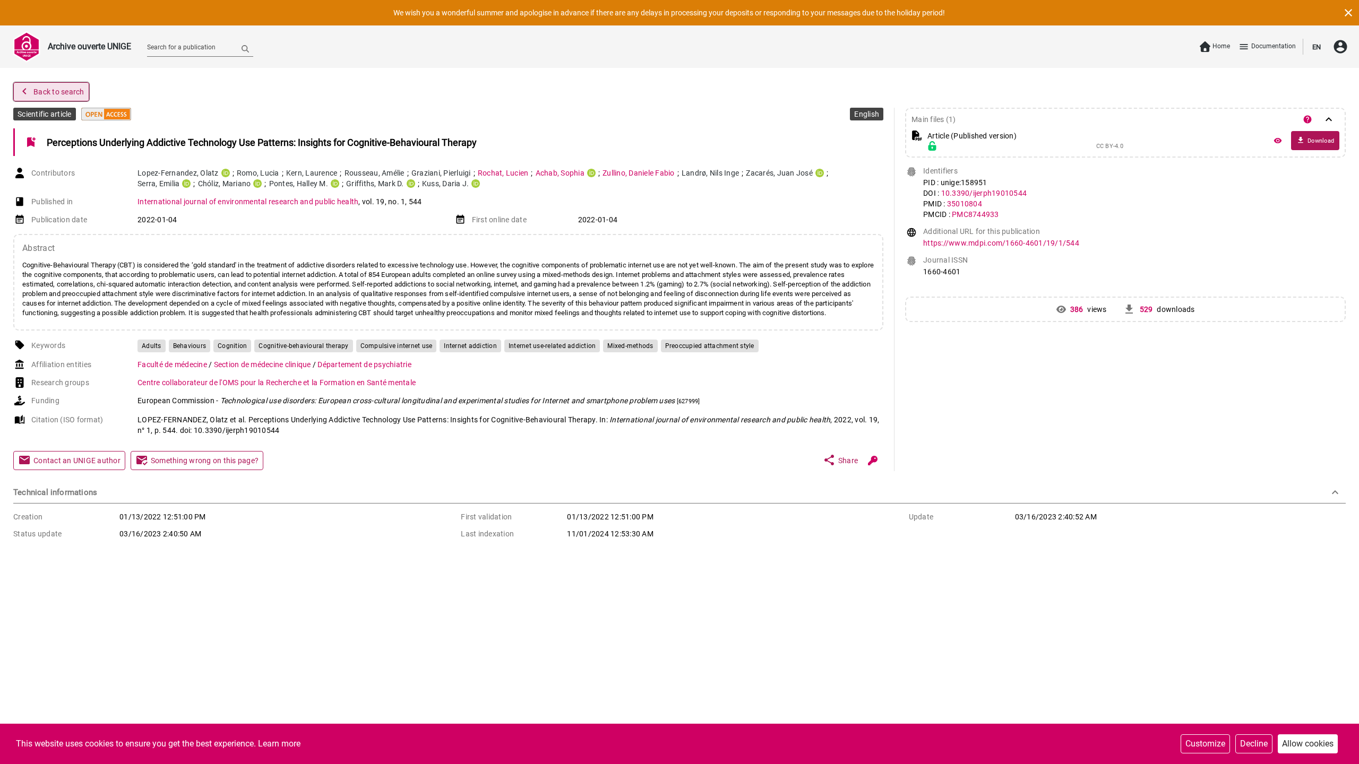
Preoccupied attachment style (709, 346)
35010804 (964, 203)
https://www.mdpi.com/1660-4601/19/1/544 (1001, 243)
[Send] (245, 48)
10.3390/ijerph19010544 (984, 193)
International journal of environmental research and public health (247, 201)
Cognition (232, 346)
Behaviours (190, 346)
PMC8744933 (975, 214)
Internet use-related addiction (552, 346)
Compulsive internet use (396, 346)
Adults (151, 346)
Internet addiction (470, 346)
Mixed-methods (630, 346)
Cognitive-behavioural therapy (303, 346)
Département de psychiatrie (364, 364)
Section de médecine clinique (263, 364)
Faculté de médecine (173, 364)
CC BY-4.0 (1109, 146)
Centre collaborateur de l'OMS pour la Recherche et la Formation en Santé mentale (276, 382)
